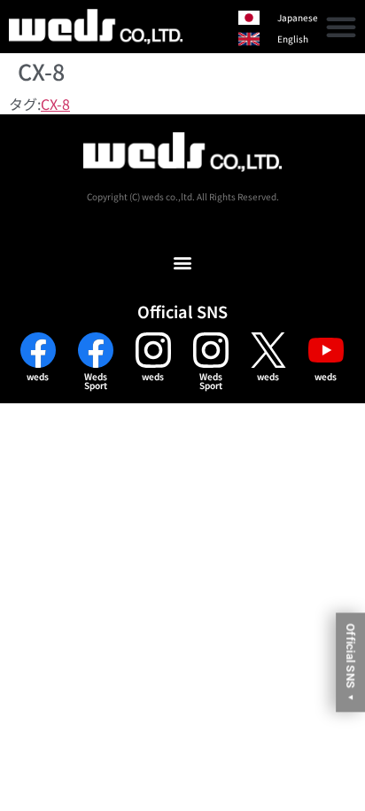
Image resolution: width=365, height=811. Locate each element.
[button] (341, 27)
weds (38, 376)
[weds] (38, 350)
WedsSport (95, 381)
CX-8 (55, 103)
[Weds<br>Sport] (95, 350)
